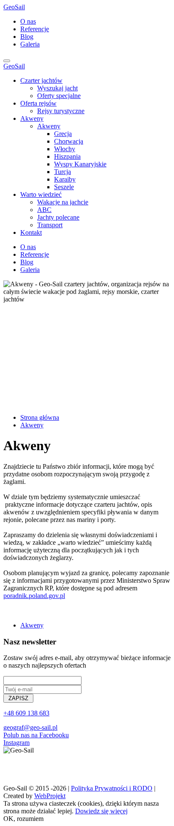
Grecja (63, 133)
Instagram (16, 742)
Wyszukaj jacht (57, 88)
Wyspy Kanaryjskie (80, 164)
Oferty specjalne (59, 95)
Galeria (30, 44)
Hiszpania (67, 156)
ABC (44, 209)
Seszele (64, 186)
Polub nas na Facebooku (36, 735)
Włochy (64, 148)
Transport (50, 224)
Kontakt (31, 232)
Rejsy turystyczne (60, 110)
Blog (26, 36)
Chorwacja (68, 141)
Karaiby (65, 179)
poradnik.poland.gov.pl (34, 595)
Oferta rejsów (38, 103)
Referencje (34, 29)
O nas (28, 21)
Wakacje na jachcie (62, 202)
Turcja (62, 171)
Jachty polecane (58, 217)
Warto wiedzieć (41, 194)
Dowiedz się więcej (101, 811)
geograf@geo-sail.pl (30, 727)
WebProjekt (49, 795)
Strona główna (39, 417)
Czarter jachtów (41, 80)
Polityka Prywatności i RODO (111, 788)
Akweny (32, 118)
